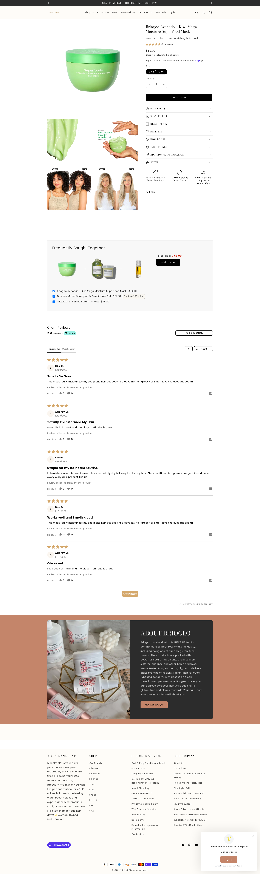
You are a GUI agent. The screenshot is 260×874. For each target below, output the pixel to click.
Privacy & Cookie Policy (145, 803)
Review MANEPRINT (142, 793)
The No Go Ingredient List (188, 782)
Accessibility (138, 814)
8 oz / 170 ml (156, 71)
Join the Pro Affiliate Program (190, 814)
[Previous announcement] (48, 3)
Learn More (179, 180)
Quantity (150, 78)
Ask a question (194, 333)
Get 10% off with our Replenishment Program (145, 780)
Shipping (150, 55)
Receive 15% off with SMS (188, 825)
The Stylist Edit (182, 788)
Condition (94, 773)
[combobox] (134, 296)
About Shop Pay (140, 788)
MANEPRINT (124, 870)
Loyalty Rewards (183, 803)
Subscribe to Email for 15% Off (190, 819)
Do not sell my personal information (145, 827)
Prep (91, 789)
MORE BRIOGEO (154, 704)
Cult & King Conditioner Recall (149, 763)
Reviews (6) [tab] (54, 349)
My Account (138, 768)
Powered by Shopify (139, 870)
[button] (89, 12)
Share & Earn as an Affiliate (189, 809)
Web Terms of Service (144, 809)
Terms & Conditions (143, 798)
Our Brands (95, 763)
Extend (93, 800)
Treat (92, 784)
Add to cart (168, 262)
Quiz (91, 805)
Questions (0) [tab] (68, 349)
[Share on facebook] (211, 393)
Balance (93, 778)
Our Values (180, 768)
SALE (91, 810)
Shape (92, 794)
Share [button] (152, 191)
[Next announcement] (211, 3)
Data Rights (138, 819)
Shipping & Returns (142, 773)
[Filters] (189, 348)
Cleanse (94, 768)
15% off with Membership (188, 798)
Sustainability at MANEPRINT (189, 793)
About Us (179, 763)
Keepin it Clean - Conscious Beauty (189, 775)
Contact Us (138, 834)
